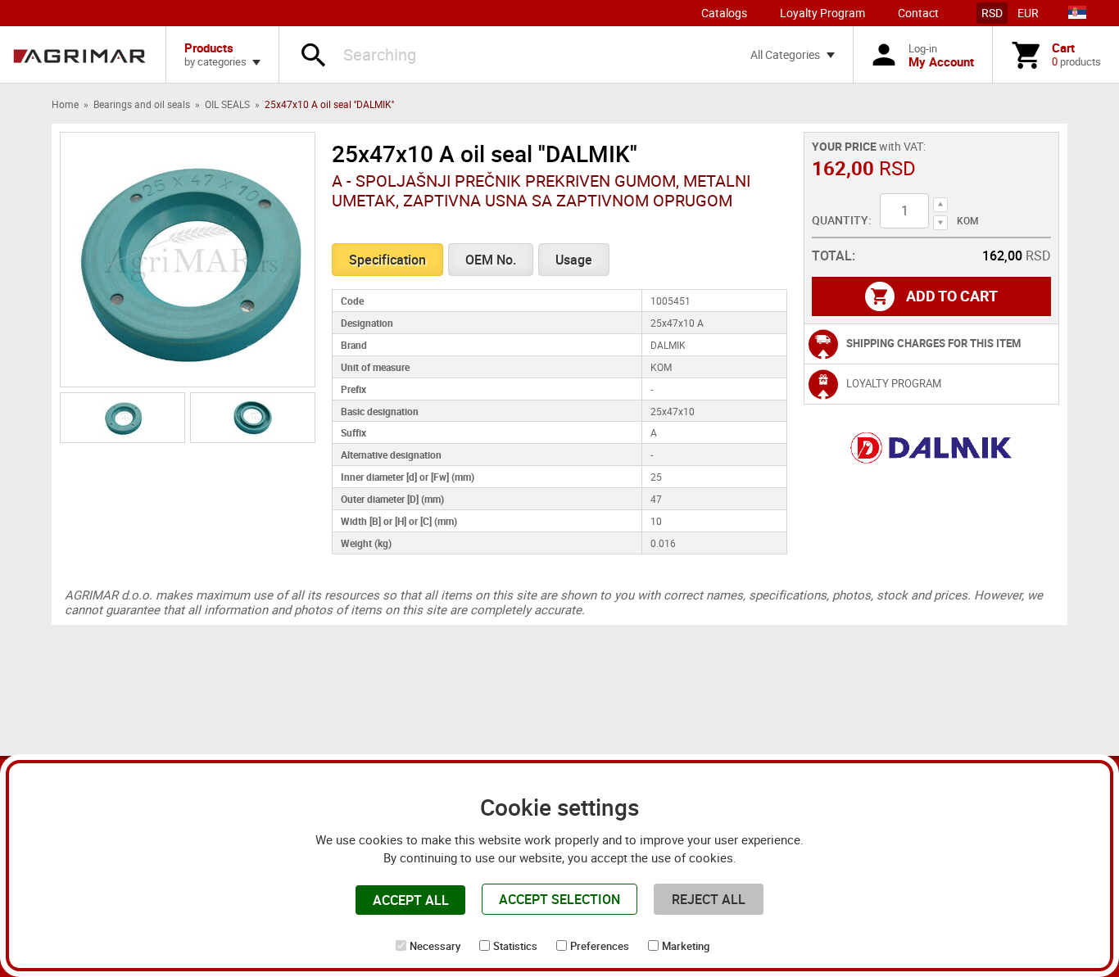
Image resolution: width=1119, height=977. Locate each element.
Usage (573, 260)
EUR (1028, 12)
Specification (387, 260)
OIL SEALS (227, 104)
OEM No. (490, 260)
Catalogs (724, 12)
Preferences (599, 945)
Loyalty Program (822, 12)
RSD (992, 12)
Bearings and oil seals (141, 104)
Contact (918, 12)
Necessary (435, 945)
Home (65, 104)
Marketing (685, 945)
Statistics (515, 945)
